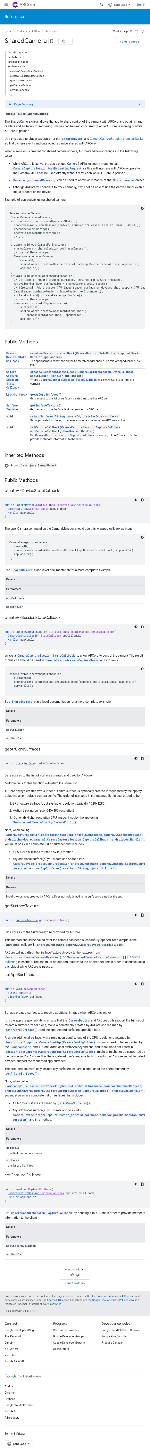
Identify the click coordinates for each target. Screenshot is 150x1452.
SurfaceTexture (12, 407)
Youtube (10, 1355)
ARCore (27, 4)
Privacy (20, 1433)
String (60, 416)
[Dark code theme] (142, 208)
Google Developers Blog (19, 1330)
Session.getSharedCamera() (34, 180)
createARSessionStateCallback (53, 372)
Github (9, 1342)
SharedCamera (123, 180)
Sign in (141, 4)
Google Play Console (114, 1336)
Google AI (10, 1411)
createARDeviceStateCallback (52, 353)
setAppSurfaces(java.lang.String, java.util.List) (76, 868)
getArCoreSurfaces (44, 394)
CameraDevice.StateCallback (16, 357)
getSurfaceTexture (44, 405)
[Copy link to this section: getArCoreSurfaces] (44, 749)
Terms (9, 1433)
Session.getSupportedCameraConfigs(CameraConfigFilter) (50, 1042)
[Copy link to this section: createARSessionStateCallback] (64, 618)
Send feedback (130, 41)
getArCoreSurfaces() (21, 1030)
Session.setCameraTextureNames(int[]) (97, 957)
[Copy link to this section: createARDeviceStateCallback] (63, 491)
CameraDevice (79, 1020)
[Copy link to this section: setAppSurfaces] (38, 975)
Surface (20, 394)
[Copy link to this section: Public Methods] (42, 342)
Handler (36, 357)
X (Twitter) (11, 1348)
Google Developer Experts (69, 1342)
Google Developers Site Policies (110, 1300)
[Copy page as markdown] (63, 41)
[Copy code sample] (142, 500)
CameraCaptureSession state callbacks (117, 139)
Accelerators (61, 1348)
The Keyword (13, 1336)
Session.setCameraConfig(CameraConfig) (44, 822)
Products (22, 31)
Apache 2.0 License (58, 1300)
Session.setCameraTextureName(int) (33, 957)
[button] (75, 104)
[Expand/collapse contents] (26, 52)
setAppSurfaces (41, 416)
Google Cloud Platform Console (121, 1330)
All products (12, 1417)
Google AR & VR (14, 1361)
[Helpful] (136, 31)
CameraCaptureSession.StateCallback (13, 379)
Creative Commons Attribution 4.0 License (110, 1296)
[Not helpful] (142, 31)
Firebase (10, 1398)
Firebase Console (112, 1342)
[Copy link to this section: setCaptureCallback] (45, 1175)
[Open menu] (6, 4)
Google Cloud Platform (19, 1405)
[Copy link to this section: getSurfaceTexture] (43, 906)
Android (9, 1386)
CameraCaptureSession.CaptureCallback (90, 427)
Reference (14, 16)
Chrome (10, 1392)
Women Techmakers (66, 1330)
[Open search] (101, 4)
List (9, 394)
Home (8, 31)
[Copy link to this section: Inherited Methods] (48, 455)
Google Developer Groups (68, 1336)
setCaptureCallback (45, 427)
